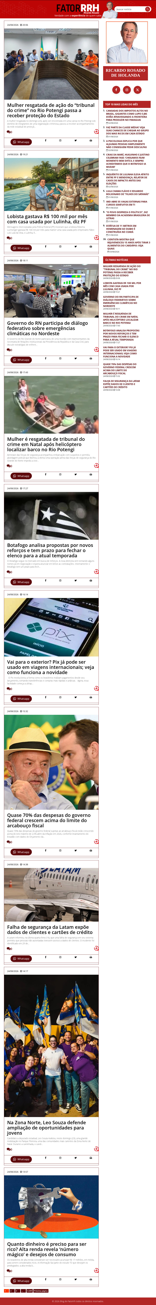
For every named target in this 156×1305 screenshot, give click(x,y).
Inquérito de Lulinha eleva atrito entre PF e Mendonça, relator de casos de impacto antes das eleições (127, 179)
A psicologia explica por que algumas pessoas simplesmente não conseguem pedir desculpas (126, 144)
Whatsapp (23, 142)
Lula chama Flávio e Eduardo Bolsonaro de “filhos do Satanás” (127, 192)
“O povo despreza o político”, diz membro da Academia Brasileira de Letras (128, 215)
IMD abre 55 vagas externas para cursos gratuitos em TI (126, 203)
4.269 (29, 1291)
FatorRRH (78, 9)
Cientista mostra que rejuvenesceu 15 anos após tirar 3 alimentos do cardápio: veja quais (128, 244)
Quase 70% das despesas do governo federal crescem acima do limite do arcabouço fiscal (119, 369)
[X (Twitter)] (138, 90)
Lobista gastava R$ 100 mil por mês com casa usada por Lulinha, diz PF (122, 286)
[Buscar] (147, 9)
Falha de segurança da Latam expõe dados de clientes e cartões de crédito (121, 384)
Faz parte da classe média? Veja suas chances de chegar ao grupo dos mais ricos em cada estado (127, 130)
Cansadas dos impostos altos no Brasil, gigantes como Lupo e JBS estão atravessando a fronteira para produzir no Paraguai (127, 115)
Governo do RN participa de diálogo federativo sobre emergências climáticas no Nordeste (120, 301)
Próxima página (41, 1291)
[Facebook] (116, 90)
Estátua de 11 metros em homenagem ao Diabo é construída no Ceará (121, 228)
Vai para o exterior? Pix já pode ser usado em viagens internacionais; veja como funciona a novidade (120, 352)
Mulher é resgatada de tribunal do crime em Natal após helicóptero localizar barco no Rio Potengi (120, 318)
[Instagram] (127, 90)
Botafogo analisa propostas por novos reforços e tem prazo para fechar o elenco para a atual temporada (121, 335)
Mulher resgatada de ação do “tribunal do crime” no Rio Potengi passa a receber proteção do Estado (122, 271)
